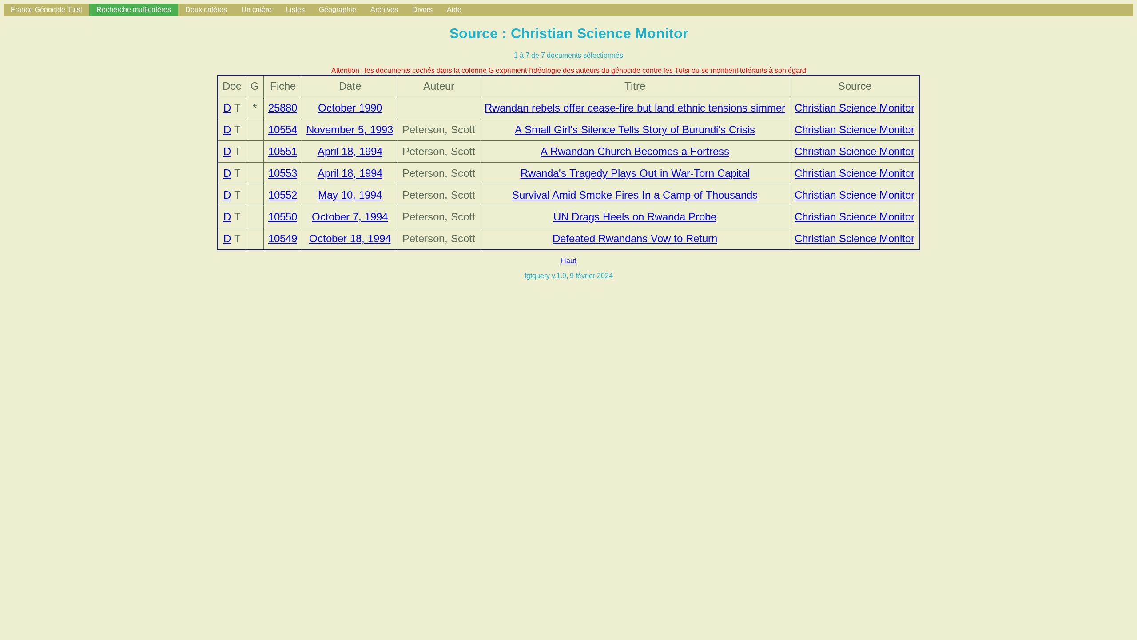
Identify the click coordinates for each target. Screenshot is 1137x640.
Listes (295, 9)
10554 (282, 130)
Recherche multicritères (133, 9)
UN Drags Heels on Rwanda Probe (634, 217)
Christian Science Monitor (854, 108)
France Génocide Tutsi (46, 9)
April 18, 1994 (350, 151)
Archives (384, 9)
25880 (282, 108)
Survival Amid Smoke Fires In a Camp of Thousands (635, 195)
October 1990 (350, 108)
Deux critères (206, 9)
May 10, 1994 (350, 195)
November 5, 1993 (349, 130)
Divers (422, 9)
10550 (282, 217)
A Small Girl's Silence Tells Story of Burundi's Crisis (635, 130)
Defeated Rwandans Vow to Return (635, 238)
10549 (282, 238)
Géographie (337, 9)
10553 (282, 173)
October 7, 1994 (350, 217)
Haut (568, 260)
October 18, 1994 (350, 238)
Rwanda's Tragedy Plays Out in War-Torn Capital (635, 173)
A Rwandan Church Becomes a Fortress (635, 151)
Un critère (256, 9)
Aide (454, 9)
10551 (282, 151)
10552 (282, 195)
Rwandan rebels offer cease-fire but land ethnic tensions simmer (635, 108)
